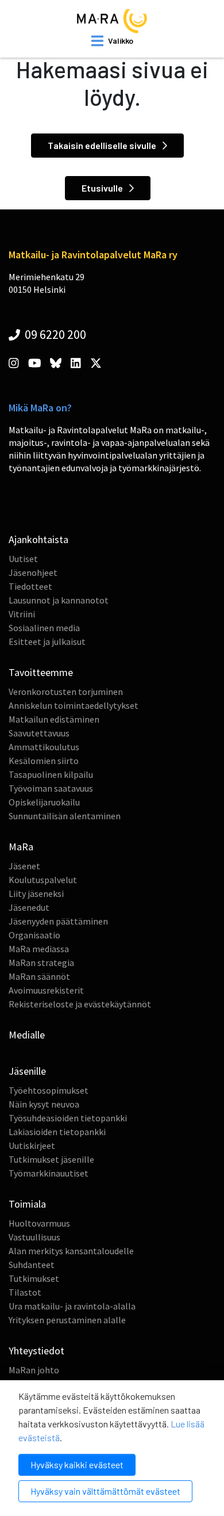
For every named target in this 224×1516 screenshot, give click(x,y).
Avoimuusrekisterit (46, 990)
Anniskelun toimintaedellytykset (73, 705)
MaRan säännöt (39, 976)
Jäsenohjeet (33, 572)
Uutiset (23, 558)
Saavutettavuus (39, 733)
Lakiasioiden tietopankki (57, 1131)
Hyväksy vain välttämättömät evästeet (105, 1491)
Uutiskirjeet (32, 1145)
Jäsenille (27, 1071)
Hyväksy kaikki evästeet (76, 1464)
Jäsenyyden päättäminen (58, 921)
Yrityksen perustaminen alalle (67, 1320)
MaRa (21, 846)
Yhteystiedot (36, 1350)
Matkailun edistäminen (54, 719)
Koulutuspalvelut (43, 879)
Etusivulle (103, 187)
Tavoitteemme (41, 672)
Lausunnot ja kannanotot (59, 600)
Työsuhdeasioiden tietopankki (68, 1118)
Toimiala (27, 1203)
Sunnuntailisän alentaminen (65, 816)
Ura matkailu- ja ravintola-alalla (72, 1306)
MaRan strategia (41, 962)
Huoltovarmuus (39, 1223)
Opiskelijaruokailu (44, 802)
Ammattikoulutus (44, 747)
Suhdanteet (32, 1264)
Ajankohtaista (38, 539)
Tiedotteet (30, 586)
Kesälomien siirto (44, 760)
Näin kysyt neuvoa (44, 1104)
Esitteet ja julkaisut (47, 641)
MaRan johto (34, 1370)
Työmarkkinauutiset (48, 1173)
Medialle (27, 1034)
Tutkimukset (34, 1278)
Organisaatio (34, 935)
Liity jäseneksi (36, 893)
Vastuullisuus (34, 1237)
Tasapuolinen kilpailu (51, 774)
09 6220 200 (54, 334)
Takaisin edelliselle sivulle (103, 145)
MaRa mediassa (39, 948)
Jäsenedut (29, 907)
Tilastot (25, 1292)
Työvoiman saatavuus (51, 788)
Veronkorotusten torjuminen (66, 691)
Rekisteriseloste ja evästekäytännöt (80, 1004)
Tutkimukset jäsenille (51, 1159)
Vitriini (22, 614)
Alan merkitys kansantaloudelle (71, 1251)
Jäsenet (24, 866)
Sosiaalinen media (44, 627)
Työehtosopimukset (48, 1090)
